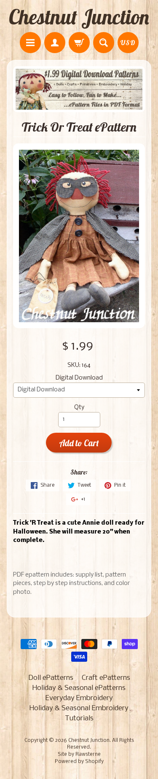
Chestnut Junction (79, 17)
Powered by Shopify (79, 761)
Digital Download (79, 378)
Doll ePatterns (50, 678)
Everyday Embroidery (79, 698)
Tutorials (79, 718)
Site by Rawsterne (79, 754)
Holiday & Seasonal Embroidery (79, 708)
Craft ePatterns (106, 678)
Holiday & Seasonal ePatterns (79, 688)
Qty (79, 407)
